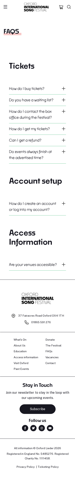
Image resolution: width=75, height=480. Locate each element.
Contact (50, 363)
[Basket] (61, 7)
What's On (20, 339)
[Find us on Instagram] (41, 428)
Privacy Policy (25, 466)
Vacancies (52, 357)
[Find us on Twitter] (33, 428)
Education (20, 351)
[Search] (69, 7)
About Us (19, 345)
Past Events (21, 368)
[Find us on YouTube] (50, 428)
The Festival (53, 345)
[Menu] (5, 7)
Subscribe (37, 409)
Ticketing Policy (48, 466)
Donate (50, 339)
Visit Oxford (21, 363)
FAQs (48, 351)
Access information (26, 357)
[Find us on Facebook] (25, 428)
